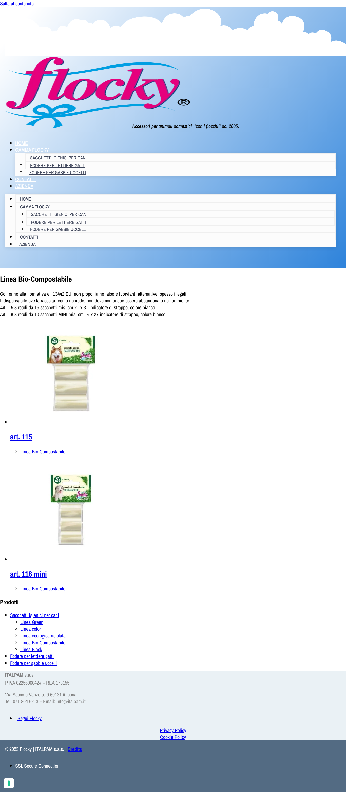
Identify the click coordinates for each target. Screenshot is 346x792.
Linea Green (31, 622)
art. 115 (21, 437)
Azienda (24, 186)
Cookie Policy (173, 737)
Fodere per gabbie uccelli (57, 172)
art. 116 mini (28, 574)
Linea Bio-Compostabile (42, 451)
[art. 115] (71, 422)
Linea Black (31, 649)
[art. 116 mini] (71, 559)
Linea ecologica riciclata (43, 635)
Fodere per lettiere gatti (32, 656)
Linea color (30, 628)
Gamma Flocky (32, 149)
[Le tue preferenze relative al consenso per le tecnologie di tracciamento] (9, 783)
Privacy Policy (173, 730)
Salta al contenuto (17, 3)
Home (25, 199)
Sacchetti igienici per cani (58, 158)
